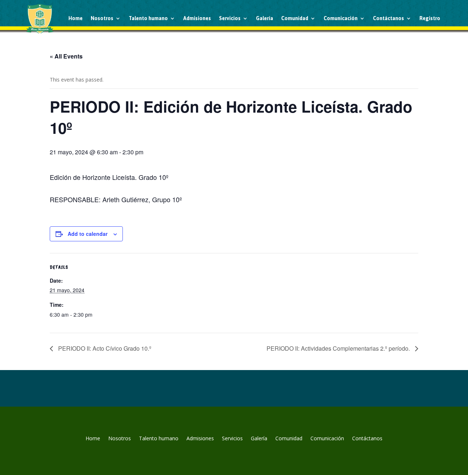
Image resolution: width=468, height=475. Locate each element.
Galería (264, 18)
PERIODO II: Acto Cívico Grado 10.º (104, 348)
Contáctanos (388, 18)
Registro (429, 18)
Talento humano (148, 18)
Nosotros (102, 18)
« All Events (66, 56)
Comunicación (341, 18)
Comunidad (294, 18)
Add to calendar (87, 233)
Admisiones (197, 18)
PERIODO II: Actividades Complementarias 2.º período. (339, 348)
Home (75, 18)
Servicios (230, 18)
